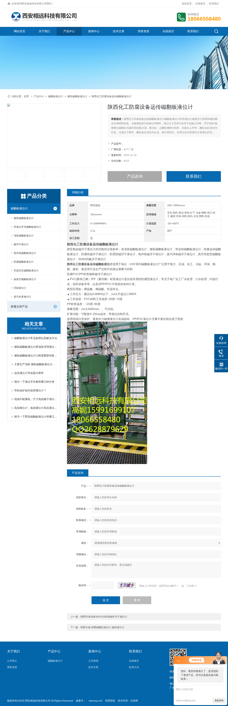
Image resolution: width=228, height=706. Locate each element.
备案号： (81, 700)
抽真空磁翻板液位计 (25, 279)
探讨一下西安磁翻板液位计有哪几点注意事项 (35, 416)
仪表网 (134, 700)
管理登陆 (110, 700)
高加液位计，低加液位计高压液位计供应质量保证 (35, 407)
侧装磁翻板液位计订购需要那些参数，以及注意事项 (35, 355)
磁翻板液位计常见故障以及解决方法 (35, 338)
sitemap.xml (95, 700)
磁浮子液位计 (21, 244)
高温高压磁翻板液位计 (26, 270)
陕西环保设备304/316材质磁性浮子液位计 (104, 616)
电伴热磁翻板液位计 (25, 253)
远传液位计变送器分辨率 (29, 372)
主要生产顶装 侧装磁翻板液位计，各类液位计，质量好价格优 (35, 364)
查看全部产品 (19, 306)
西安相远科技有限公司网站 (36, 3)
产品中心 (69, 31)
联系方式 (134, 667)
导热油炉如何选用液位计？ (30, 390)
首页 (27, 96)
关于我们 (44, 31)
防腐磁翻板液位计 (24, 261)
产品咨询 (135, 176)
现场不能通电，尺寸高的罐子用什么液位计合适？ (35, 399)
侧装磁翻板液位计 (77, 96)
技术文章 (118, 31)
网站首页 (19, 31)
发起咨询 (219, 700)
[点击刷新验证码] (127, 585)
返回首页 (187, 3)
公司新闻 (93, 660)
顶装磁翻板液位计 (24, 235)
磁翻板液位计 (55, 96)
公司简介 (12, 660)
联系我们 (214, 3)
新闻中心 (94, 31)
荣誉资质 (143, 31)
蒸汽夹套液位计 (22, 296)
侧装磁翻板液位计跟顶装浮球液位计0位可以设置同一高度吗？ (35, 346)
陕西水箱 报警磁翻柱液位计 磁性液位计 (102, 627)
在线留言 (200, 3)
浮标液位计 (20, 287)
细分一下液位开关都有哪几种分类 (34, 381)
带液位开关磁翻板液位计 (27, 226)
